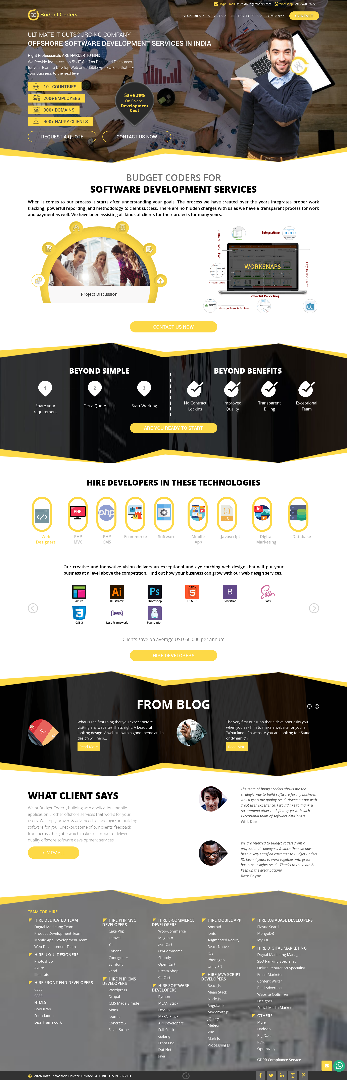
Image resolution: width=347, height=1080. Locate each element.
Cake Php (116, 931)
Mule (261, 1022)
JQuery (213, 1018)
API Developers (171, 1023)
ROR (260, 1042)
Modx (113, 1009)
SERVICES (215, 15)
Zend (113, 970)
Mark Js (214, 1038)
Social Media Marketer (276, 1007)
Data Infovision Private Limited (68, 1076)
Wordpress (118, 990)
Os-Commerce (170, 951)
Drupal (114, 996)
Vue (211, 1031)
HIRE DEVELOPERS (244, 15)
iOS (210, 953)
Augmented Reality (223, 940)
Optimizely (266, 1048)
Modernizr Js (218, 1012)
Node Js (214, 998)
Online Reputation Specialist (281, 967)
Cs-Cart (164, 977)
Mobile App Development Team (61, 940)
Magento (165, 937)
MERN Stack (168, 1016)
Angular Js (216, 1005)
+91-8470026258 (305, 4)
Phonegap (216, 959)
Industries (191, 15)
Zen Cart (165, 944)
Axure (39, 967)
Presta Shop (168, 970)
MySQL (263, 940)
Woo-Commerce (172, 931)
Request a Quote (62, 136)
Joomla (114, 1016)
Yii (111, 944)
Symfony (116, 964)
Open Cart (166, 964)
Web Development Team (55, 946)
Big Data (264, 1035)
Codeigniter (118, 957)
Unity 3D (215, 966)
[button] (33, 608)
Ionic (212, 933)
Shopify (164, 957)
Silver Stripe (119, 1029)
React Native (218, 946)
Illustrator (42, 974)
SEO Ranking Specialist (276, 961)
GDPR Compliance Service (279, 1059)
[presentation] (309, 706)
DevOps (164, 1009)
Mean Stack (217, 992)
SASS (38, 995)
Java (161, 1056)
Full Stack (166, 1029)
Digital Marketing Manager (279, 954)
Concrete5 (117, 1023)
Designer (264, 1001)
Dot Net (164, 1049)
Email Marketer (270, 974)
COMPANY (274, 15)
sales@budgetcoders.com (254, 4)
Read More (89, 757)
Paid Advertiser (270, 987)
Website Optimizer (273, 994)
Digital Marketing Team (53, 926)
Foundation (44, 1015)
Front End (166, 1042)
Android (214, 926)
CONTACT (304, 15)
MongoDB (265, 933)
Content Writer (269, 981)
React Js (214, 985)
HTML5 (40, 1002)
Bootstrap (42, 1009)
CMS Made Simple (124, 1003)
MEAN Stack (168, 1003)
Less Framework (48, 1022)
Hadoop (264, 1028)
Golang (164, 1036)
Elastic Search (269, 926)
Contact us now (136, 136)
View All (55, 852)
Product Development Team (58, 933)
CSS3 (38, 989)
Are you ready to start (173, 428)
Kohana (115, 951)
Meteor (214, 1025)
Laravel (115, 937)
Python (164, 996)
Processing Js (219, 1045)
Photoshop (43, 961)
